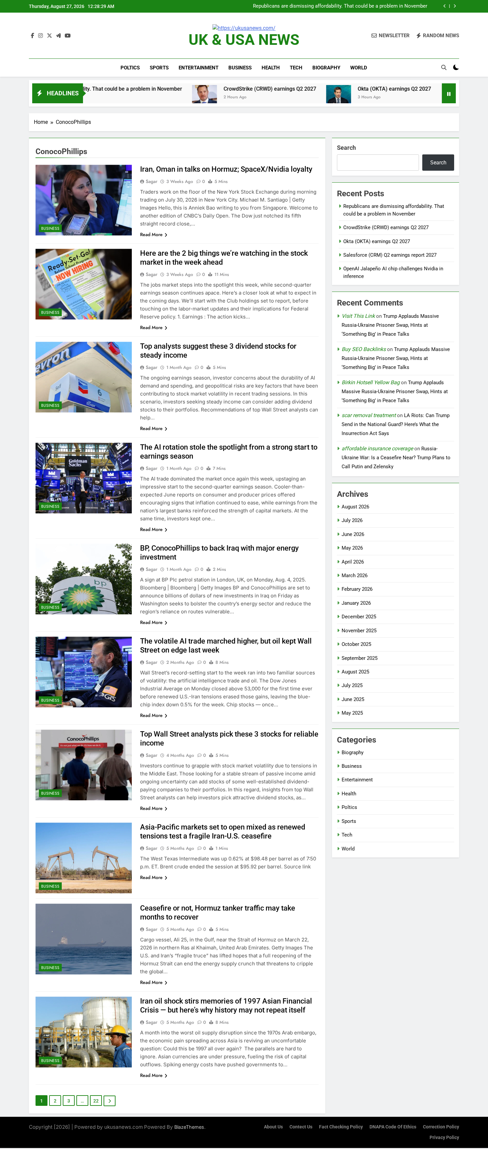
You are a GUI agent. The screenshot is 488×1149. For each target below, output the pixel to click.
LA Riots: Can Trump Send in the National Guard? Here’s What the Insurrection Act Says (395, 424)
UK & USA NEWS (244, 39)
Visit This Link (358, 316)
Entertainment (198, 68)
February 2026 (357, 589)
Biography (326, 68)
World (358, 68)
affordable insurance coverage (377, 448)
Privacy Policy (444, 1137)
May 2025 (352, 713)
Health (271, 68)
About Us (273, 1127)
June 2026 (353, 534)
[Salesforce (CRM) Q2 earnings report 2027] (401, 97)
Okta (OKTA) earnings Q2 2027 (342, 89)
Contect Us (300, 1127)
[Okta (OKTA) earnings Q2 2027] (287, 97)
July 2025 (352, 685)
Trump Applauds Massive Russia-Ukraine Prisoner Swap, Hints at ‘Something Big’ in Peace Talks (390, 325)
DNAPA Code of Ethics (392, 1127)
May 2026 (352, 548)
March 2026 (354, 575)
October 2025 (356, 644)
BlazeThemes (189, 1127)
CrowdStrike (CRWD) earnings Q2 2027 (384, 6)
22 (96, 1101)
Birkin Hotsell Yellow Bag (371, 382)
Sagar (151, 181)
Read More (151, 234)
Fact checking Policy (341, 1127)
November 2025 (359, 631)
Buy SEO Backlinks (364, 349)
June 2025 (353, 699)
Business (240, 68)
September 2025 (359, 658)
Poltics (130, 68)
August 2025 (355, 672)
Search (346, 147)
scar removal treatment (369, 415)
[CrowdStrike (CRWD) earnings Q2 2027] (152, 97)
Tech (296, 68)
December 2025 (359, 617)
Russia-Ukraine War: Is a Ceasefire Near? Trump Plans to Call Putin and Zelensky (396, 458)
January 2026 (356, 603)
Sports (159, 68)
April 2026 (353, 562)
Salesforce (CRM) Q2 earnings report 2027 (390, 255)
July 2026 (352, 520)
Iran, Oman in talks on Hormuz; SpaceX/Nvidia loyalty (226, 169)
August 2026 (355, 507)
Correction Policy (441, 1127)
